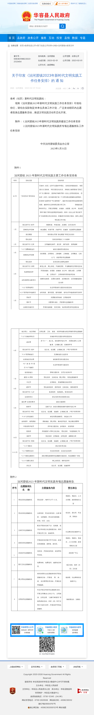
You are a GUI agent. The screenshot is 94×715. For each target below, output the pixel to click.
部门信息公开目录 (44, 45)
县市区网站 (36, 667)
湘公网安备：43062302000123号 (44, 707)
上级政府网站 (15, 667)
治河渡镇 (61, 45)
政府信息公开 (30, 45)
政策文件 (70, 45)
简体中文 (74, 3)
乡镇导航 (77, 667)
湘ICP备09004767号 (47, 704)
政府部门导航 (56, 667)
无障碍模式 (46, 4)
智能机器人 (83, 3)
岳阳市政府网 (33, 3)
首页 (22, 45)
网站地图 (62, 707)
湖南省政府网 (22, 3)
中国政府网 (11, 3)
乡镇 (55, 45)
